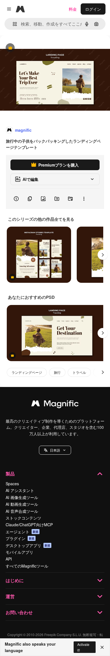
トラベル (79, 372)
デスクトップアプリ (28, 545)
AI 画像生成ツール (22, 497)
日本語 (55, 450)
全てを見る (64, 219)
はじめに (15, 580)
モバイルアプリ (19, 552)
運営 (10, 596)
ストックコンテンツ (23, 518)
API (9, 559)
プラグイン (20, 538)
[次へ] (103, 255)
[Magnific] (55, 404)
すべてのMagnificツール (27, 566)
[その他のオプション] (83, 198)
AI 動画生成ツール (22, 504)
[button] (55, 450)
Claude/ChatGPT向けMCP (29, 524)
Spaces (12, 483)
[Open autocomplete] (12, 24)
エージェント (22, 531)
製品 (10, 473)
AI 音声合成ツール (22, 511)
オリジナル (38, 48)
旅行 (57, 372)
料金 (73, 9)
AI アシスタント (20, 490)
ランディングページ (27, 372)
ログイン (93, 9)
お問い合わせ (19, 612)
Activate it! (83, 647)
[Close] (102, 647)
